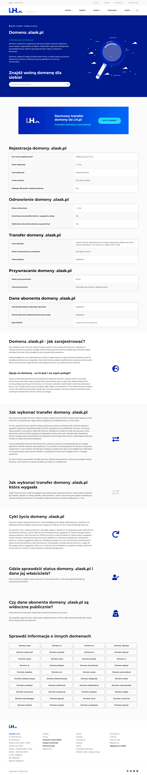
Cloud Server (115, 734)
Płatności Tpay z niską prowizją (87, 752)
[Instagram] (134, 771)
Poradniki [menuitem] (112, 10)
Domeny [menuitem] (96, 2)
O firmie (113, 737)
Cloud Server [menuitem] (119, 2)
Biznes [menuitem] (82, 10)
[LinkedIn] (131, 771)
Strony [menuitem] (68, 10)
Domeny (79, 737)
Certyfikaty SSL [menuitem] (133, 2)
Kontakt (46, 734)
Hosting (79, 743)
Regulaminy (114, 743)
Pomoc (45, 737)
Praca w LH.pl (115, 740)
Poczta (78, 734)
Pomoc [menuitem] (96, 10)
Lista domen (81, 740)
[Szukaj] (137, 10)
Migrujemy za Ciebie (118, 746)
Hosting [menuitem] (106, 2)
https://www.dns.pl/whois (86, 323)
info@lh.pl (18, 755)
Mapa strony (47, 749)
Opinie (78, 746)
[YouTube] (137, 771)
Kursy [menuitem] (127, 10)
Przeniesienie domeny (84, 749)
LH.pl (10, 2)
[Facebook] (127, 771)
